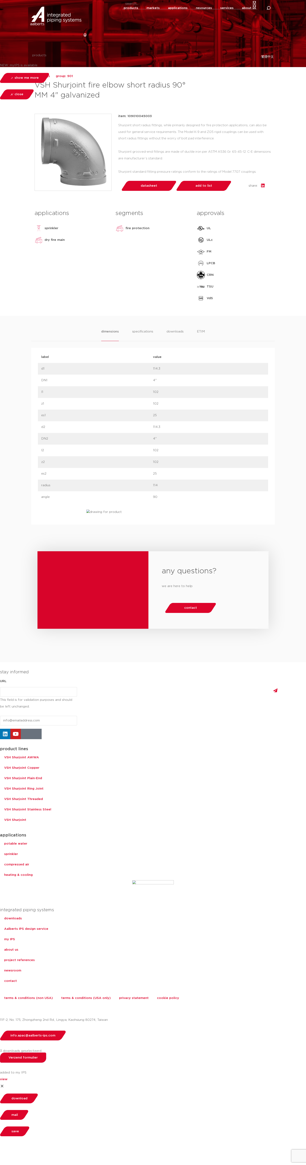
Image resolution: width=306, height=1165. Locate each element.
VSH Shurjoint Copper (21, 767)
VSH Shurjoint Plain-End (23, 778)
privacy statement (134, 998)
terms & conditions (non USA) (28, 998)
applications (178, 8)
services (227, 8)
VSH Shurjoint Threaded (23, 799)
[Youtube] (15, 734)
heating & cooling (18, 874)
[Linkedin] (5, 734)
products (131, 8)
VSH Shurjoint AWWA (21, 757)
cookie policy (168, 998)
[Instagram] (26, 734)
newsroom (12, 970)
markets (153, 8)
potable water (15, 843)
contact (10, 980)
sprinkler (11, 854)
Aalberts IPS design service (26, 928)
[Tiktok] (36, 734)
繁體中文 (267, 56)
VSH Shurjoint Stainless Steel (27, 809)
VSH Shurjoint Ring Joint (24, 788)
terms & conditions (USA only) (86, 998)
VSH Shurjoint (15, 819)
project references (19, 960)
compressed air (16, 864)
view (3, 1079)
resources (204, 8)
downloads (13, 918)
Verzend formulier (23, 1057)
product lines (14, 749)
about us (249, 8)
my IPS (9, 939)
